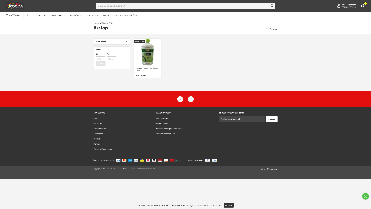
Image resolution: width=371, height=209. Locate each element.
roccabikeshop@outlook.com (169, 129)
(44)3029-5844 (163, 123)
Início (28, 15)
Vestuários (92, 15)
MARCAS (103, 23)
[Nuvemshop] (268, 169)
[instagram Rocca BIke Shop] (180, 99)
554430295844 (163, 118)
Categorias (15, 15)
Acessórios (75, 15)
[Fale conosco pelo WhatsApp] (365, 196)
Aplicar (100, 64)
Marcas (106, 15)
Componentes (58, 15)
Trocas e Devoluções (126, 15)
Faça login (351, 5)
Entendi (228, 205)
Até (108, 54)
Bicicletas (41, 15)
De (97, 54)
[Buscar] (272, 5)
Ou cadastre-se (349, 7)
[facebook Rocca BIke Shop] (191, 99)
